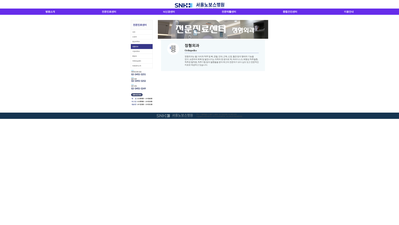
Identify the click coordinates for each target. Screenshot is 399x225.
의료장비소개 (136, 66)
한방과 (134, 56)
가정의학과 (136, 51)
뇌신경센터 (169, 11)
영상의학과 (136, 41)
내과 (133, 32)
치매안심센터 (136, 61)
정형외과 (135, 46)
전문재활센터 (229, 11)
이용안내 (349, 11)
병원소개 (50, 11)
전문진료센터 (109, 11)
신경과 (134, 37)
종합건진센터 (290, 11)
